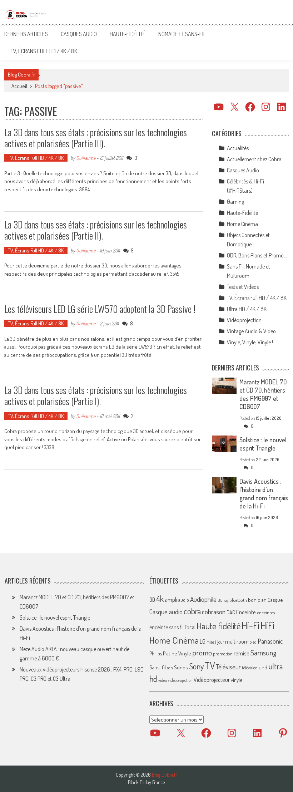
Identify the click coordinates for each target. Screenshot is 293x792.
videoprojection (180, 680)
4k (160, 598)
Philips (155, 653)
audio (183, 600)
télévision (250, 667)
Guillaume (85, 158)
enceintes (266, 612)
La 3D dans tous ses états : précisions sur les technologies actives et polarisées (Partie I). (95, 395)
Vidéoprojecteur (212, 679)
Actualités (238, 148)
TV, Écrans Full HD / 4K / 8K (44, 51)
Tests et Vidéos (243, 286)
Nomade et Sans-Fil (182, 34)
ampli (171, 599)
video (162, 680)
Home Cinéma (242, 223)
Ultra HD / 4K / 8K (247, 309)
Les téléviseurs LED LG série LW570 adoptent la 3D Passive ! (99, 309)
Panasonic (270, 641)
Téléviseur (228, 667)
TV (210, 666)
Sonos (181, 667)
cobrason (213, 611)
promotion (223, 653)
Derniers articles (26, 34)
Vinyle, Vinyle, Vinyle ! (250, 342)
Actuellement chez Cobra (254, 159)
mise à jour (215, 642)
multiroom (237, 641)
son (170, 667)
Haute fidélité (218, 625)
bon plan (257, 599)
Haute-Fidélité (127, 34)
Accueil (19, 86)
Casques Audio (79, 34)
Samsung (263, 652)
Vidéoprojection (244, 320)
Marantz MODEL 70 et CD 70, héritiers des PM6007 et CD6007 (263, 394)
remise (241, 653)
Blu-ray (223, 600)
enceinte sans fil (166, 627)
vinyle (236, 680)
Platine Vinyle (177, 653)
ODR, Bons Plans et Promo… (257, 255)
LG (202, 641)
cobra (192, 611)
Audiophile (203, 599)
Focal (190, 627)
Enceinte (246, 612)
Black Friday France (146, 782)
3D (152, 599)
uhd (263, 667)
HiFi (267, 625)
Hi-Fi (250, 625)
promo (202, 652)
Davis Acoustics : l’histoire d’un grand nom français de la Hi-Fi (263, 493)
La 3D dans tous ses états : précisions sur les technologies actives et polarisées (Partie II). (95, 229)
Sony (196, 666)
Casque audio (166, 612)
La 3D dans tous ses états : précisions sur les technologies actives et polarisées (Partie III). (95, 137)
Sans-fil (157, 667)
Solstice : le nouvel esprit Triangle (263, 444)
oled (253, 642)
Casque (275, 599)
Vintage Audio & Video (251, 331)
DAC (231, 612)
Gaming (235, 201)
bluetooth (238, 600)
